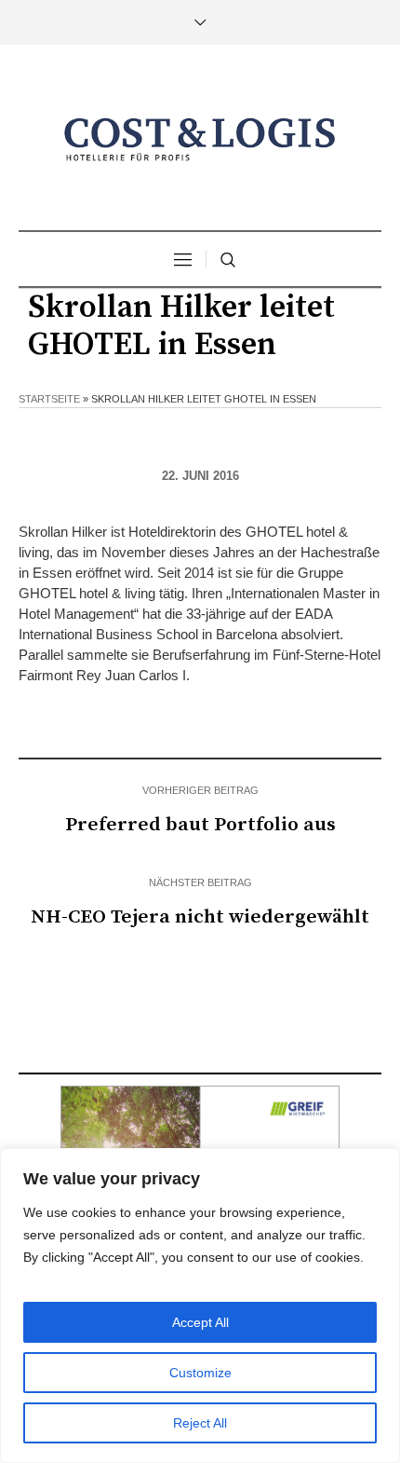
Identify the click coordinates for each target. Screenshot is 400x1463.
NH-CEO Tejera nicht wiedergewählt (200, 917)
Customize (200, 1372)
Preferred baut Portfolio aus (200, 825)
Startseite (49, 398)
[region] (200, 1305)
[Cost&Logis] (200, 140)
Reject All (200, 1422)
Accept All (200, 1322)
